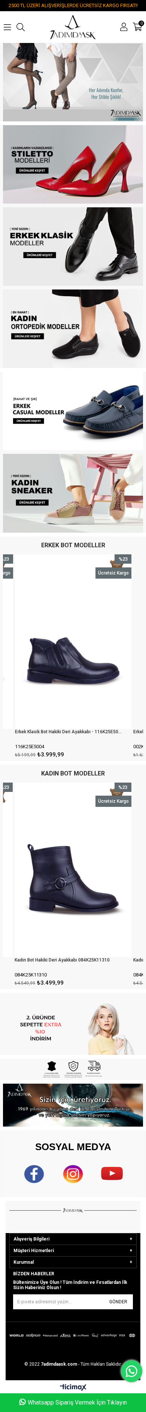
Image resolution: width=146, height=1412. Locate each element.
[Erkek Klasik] (73, 246)
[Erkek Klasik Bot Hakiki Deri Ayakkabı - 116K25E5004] (73, 641)
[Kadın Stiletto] (73, 164)
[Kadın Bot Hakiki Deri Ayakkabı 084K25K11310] (73, 870)
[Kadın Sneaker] (73, 493)
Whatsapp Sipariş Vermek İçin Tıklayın (77, 1402)
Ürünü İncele (101, 657)
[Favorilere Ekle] (73, 657)
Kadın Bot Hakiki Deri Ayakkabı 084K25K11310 (62, 960)
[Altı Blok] (73, 1069)
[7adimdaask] (73, 82)
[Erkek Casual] (73, 411)
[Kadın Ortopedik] (73, 328)
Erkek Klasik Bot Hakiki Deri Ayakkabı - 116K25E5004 (68, 731)
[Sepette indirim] (73, 1024)
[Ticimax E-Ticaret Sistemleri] (73, 1387)
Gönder (118, 1301)
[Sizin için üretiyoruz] (73, 1105)
